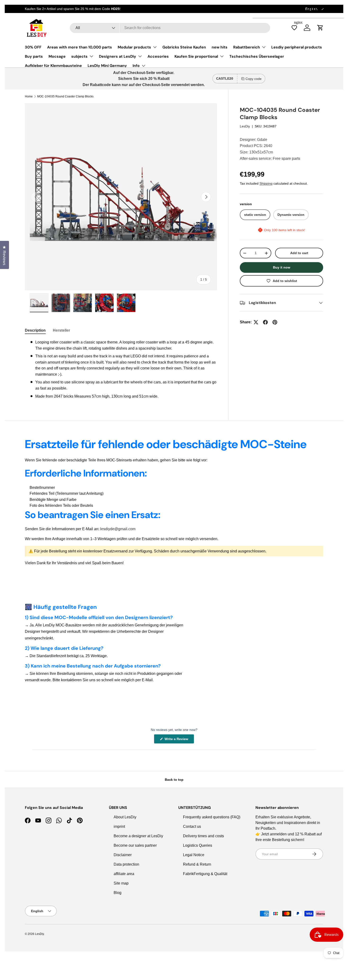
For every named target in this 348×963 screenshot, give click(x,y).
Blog (117, 893)
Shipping (265, 183)
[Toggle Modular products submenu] (155, 47)
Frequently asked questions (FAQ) (211, 817)
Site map (121, 883)
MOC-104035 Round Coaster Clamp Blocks (65, 96)
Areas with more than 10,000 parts (79, 47)
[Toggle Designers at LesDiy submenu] (140, 56)
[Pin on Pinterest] (275, 322)
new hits (220, 47)
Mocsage (57, 56)
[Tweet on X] (256, 322)
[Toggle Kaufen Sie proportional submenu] (222, 56)
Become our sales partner (135, 845)
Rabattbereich (246, 47)
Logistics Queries (197, 845)
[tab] (35, 330)
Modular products (134, 47)
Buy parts (34, 56)
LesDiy (245, 126)
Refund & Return (197, 864)
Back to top (174, 779)
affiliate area (124, 874)
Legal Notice (193, 855)
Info (136, 65)
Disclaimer (123, 855)
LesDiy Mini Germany (107, 65)
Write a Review (177, 740)
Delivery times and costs (203, 836)
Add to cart (299, 253)
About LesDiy (125, 817)
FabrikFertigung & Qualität (205, 874)
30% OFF (33, 47)
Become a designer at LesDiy (138, 836)
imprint (119, 826)
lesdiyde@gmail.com (117, 529)
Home (29, 96)
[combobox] (170, 28)
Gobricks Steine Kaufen (184, 47)
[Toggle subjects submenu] (91, 56)
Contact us (192, 826)
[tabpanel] (121, 369)
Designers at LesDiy (117, 56)
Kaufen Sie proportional (196, 56)
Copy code (253, 79)
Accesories (158, 56)
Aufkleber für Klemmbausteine (53, 65)
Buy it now (281, 267)
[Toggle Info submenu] (143, 66)
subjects (79, 56)
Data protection (126, 864)
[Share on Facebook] (265, 322)
